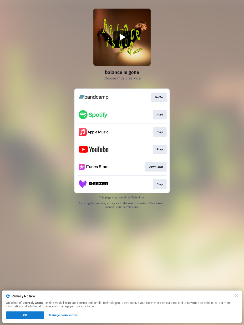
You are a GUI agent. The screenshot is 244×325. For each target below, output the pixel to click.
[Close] (236, 295)
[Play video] (122, 37)
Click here (155, 203)
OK (25, 315)
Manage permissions (63, 315)
